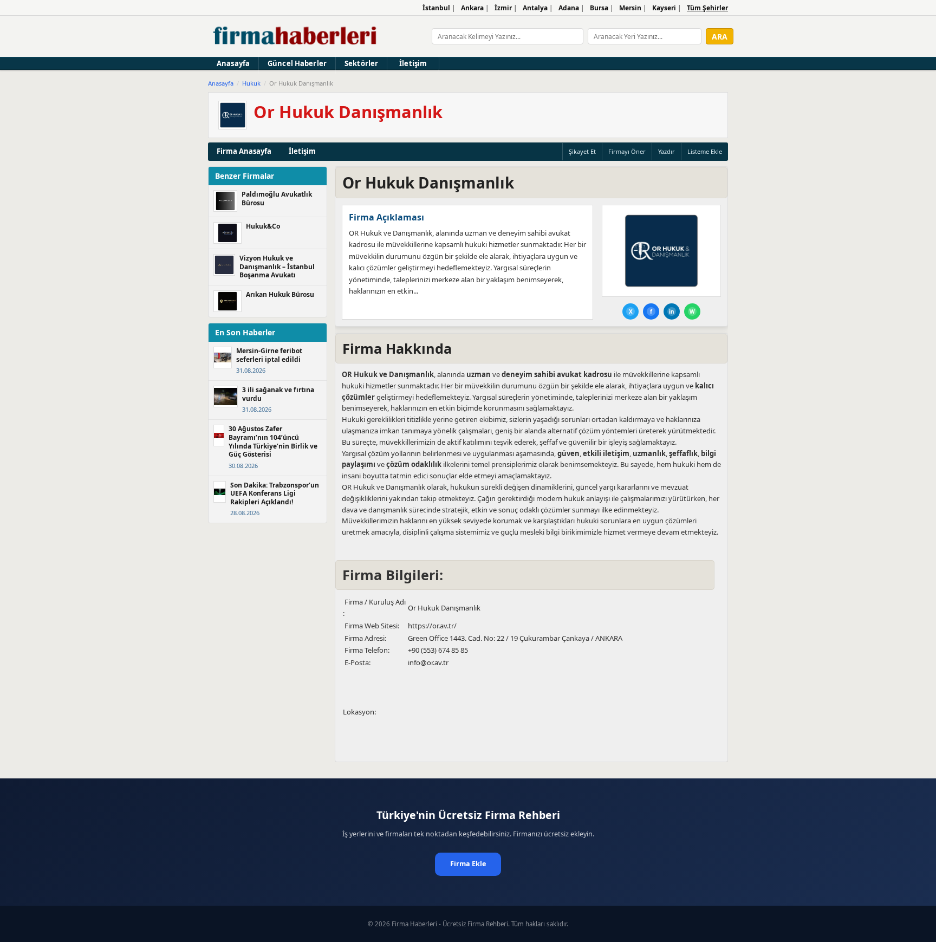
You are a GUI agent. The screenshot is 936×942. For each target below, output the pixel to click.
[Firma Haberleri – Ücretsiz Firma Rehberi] (295, 36)
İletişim (413, 63)
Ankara (472, 7)
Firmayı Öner (627, 151)
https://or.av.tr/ (432, 626)
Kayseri (664, 7)
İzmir (503, 7)
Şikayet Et (582, 151)
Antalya (535, 7)
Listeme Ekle (704, 151)
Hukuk (251, 83)
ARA (719, 36)
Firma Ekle (468, 863)
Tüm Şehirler (707, 7)
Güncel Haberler (297, 63)
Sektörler (361, 63)
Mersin (630, 7)
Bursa (599, 7)
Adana (568, 7)
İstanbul (436, 7)
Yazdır (666, 151)
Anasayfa (233, 63)
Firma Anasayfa (244, 151)
